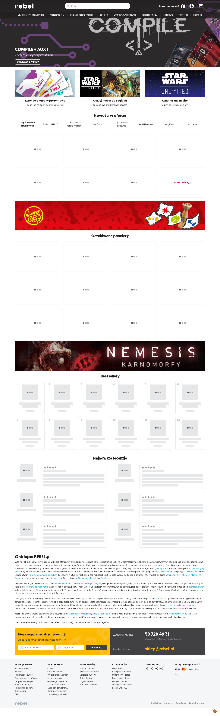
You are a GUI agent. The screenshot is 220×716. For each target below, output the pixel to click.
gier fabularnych (196, 586)
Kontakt (18, 671)
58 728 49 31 (157, 634)
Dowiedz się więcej (27, 61)
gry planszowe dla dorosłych (43, 575)
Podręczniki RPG (57, 14)
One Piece (105, 578)
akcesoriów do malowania (35, 586)
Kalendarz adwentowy (57, 688)
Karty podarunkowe (121, 671)
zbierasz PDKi (162, 598)
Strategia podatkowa (122, 684)
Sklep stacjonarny (55, 678)
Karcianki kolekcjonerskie (81, 14)
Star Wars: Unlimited (87, 578)
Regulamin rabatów (24, 688)
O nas (50, 668)
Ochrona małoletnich (57, 691)
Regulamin (181, 703)
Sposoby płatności (23, 684)
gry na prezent (161, 568)
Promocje (197, 14)
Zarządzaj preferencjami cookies (215, 710)
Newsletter (117, 668)
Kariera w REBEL (119, 688)
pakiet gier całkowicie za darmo (181, 605)
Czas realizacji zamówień (26, 678)
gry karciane (54, 578)
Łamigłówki (168, 14)
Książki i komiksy (149, 14)
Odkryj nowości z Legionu (110, 100)
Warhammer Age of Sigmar (88, 583)
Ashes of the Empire (175, 100)
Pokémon (103, 14)
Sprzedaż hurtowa (88, 674)
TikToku (95, 613)
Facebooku (74, 613)
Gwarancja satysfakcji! (57, 681)
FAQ (17, 694)
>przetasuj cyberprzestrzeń (34, 55)
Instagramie (86, 613)
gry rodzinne (192, 571)
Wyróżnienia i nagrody (57, 674)
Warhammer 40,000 (63, 583)
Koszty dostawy (22, 668)
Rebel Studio (86, 678)
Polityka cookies (119, 681)
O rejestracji (20, 691)
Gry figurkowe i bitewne (125, 14)
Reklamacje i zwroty (24, 674)
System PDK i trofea (121, 674)
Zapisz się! (96, 647)
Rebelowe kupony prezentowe (45, 100)
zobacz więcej (181, 182)
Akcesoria (183, 14)
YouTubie (105, 613)
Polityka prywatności (162, 703)
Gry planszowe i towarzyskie (31, 14)
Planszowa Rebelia (88, 684)
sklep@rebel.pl (159, 649)
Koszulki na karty (87, 668)
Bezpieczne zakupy (24, 681)
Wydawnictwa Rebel (178, 613)
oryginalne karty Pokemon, (178, 575)
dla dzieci (164, 571)
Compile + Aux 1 (31, 49)
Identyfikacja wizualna (57, 694)
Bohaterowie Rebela (56, 684)
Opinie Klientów (54, 671)
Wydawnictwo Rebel (89, 671)
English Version (87, 681)
